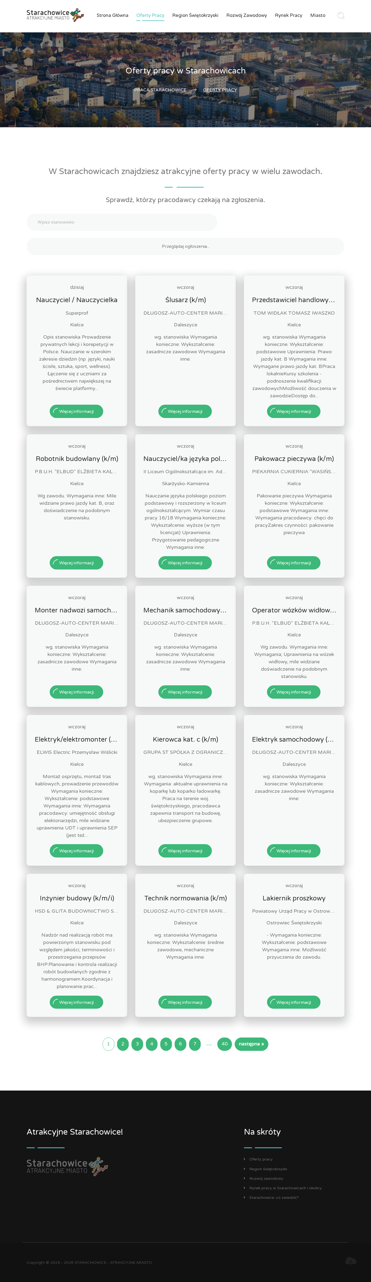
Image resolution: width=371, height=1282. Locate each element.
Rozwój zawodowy (246, 15)
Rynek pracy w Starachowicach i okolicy (285, 1188)
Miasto (317, 15)
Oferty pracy (150, 15)
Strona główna (112, 15)
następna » (251, 1044)
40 (225, 1044)
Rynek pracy (288, 15)
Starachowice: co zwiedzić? (274, 1197)
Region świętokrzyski (195, 15)
